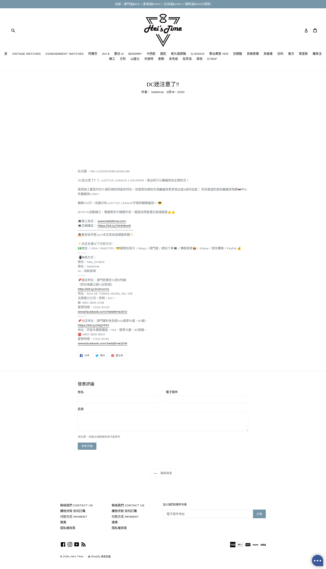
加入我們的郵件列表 (175, 504)
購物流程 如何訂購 (72, 511)
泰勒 (161, 59)
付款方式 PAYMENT (73, 516)
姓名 (81, 392)
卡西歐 (150, 53)
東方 (291, 53)
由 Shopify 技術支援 (99, 556)
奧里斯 (303, 53)
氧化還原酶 (178, 53)
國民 (163, 53)
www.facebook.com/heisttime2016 (102, 343)
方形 (123, 59)
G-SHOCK (198, 53)
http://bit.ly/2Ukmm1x (93, 289)
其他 (199, 59)
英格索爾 (253, 53)
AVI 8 (105, 53)
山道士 (135, 59)
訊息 (81, 409)
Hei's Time (76, 556)
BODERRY (135, 53)
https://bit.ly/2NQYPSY (93, 325)
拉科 (280, 53)
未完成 (173, 59)
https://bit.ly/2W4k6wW (114, 225)
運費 (63, 522)
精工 (112, 59)
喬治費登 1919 (218, 53)
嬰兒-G (119, 53)
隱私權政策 (67, 528)
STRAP (212, 59)
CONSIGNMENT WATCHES (64, 53)
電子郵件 (172, 392)
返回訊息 (166, 473)
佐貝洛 (187, 59)
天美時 (148, 59)
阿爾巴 (92, 53)
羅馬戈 (317, 53)
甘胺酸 (237, 53)
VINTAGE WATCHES (26, 53)
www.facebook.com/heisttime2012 (102, 311)
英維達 (268, 53)
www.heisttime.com (112, 221)
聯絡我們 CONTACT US (76, 505)
